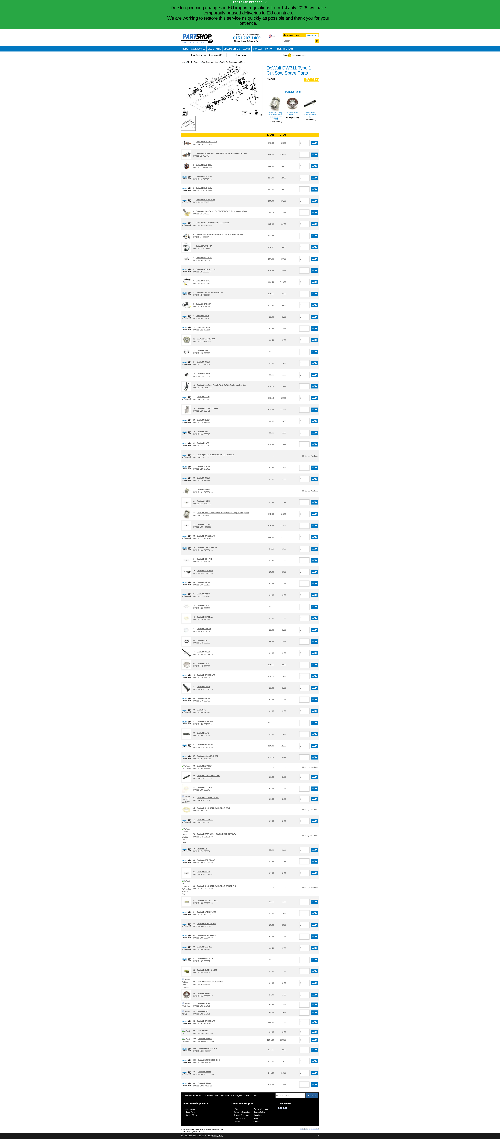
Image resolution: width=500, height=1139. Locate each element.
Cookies (257, 1121)
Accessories (198, 49)
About (246, 49)
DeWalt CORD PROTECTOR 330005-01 (310, 115)
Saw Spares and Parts (210, 62)
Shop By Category (193, 62)
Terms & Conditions (241, 1115)
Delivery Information (242, 1112)
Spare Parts (214, 49)
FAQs (236, 1109)
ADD (314, 143)
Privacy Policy (239, 1118)
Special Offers (232, 49)
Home (185, 49)
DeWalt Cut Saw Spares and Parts (232, 62)
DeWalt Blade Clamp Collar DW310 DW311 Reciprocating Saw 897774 (275, 116)
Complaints (258, 1115)
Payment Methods (261, 1109)
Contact (257, 49)
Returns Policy (259, 1112)
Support (269, 49)
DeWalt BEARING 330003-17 (292, 114)
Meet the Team (285, 49)
